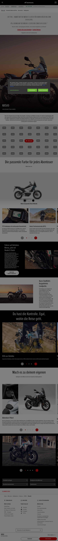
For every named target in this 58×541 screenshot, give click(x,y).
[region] (29, 86)
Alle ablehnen (32, 90)
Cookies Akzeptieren (43, 90)
